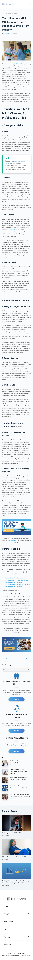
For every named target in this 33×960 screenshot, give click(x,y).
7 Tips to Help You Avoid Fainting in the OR (14, 857)
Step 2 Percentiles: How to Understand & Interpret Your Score (20, 787)
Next (27, 658)
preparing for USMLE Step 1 (17, 64)
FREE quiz (13, 540)
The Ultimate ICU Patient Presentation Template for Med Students (18, 763)
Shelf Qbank (13, 230)
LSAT (6, 906)
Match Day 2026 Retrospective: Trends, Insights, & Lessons (18, 778)
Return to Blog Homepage (11, 13)
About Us (7, 945)
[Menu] (30, 4)
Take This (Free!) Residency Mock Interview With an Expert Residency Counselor (20, 796)
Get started (16, 751)
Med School (8, 922)
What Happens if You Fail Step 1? (11, 833)
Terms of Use (12, 953)
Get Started (16, 730)
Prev (6, 658)
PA (5, 929)
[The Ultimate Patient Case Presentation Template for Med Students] (5, 771)
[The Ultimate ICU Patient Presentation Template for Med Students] (5, 763)
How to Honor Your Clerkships (14, 578)
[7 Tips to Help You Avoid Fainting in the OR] (16, 847)
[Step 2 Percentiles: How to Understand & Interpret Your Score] (5, 788)
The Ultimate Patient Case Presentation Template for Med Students (18, 771)
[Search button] (29, 670)
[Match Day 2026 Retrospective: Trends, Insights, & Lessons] (5, 780)
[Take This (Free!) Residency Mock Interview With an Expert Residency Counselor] (5, 796)
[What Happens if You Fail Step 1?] (16, 823)
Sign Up (16, 699)
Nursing (7, 937)
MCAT (6, 914)
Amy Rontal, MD (13, 37)
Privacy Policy (21, 953)
